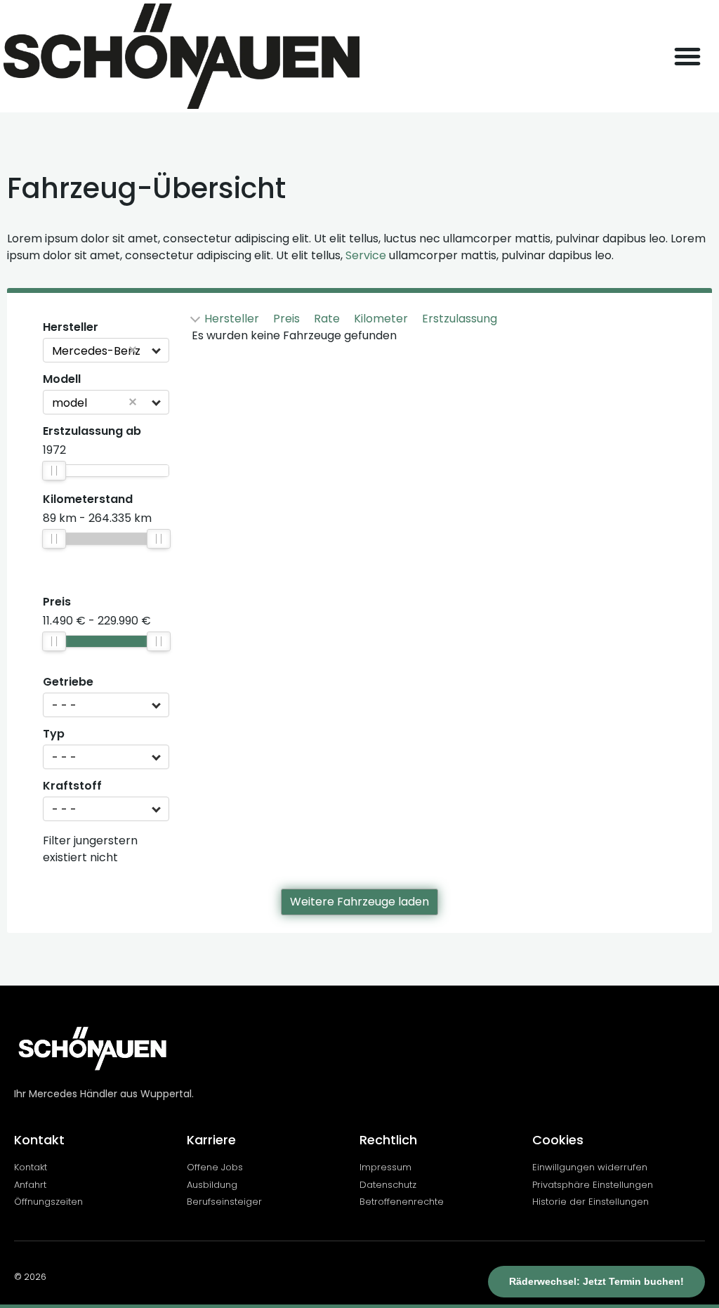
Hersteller (70, 327)
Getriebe (68, 682)
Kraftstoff (72, 786)
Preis (57, 602)
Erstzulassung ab (92, 431)
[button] (687, 56)
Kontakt (39, 1140)
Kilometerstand (88, 499)
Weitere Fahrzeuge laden (359, 902)
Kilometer (381, 318)
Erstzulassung (459, 318)
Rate (327, 318)
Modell (62, 379)
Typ (54, 734)
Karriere (211, 1140)
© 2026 (30, 1277)
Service (365, 255)
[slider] (54, 470)
